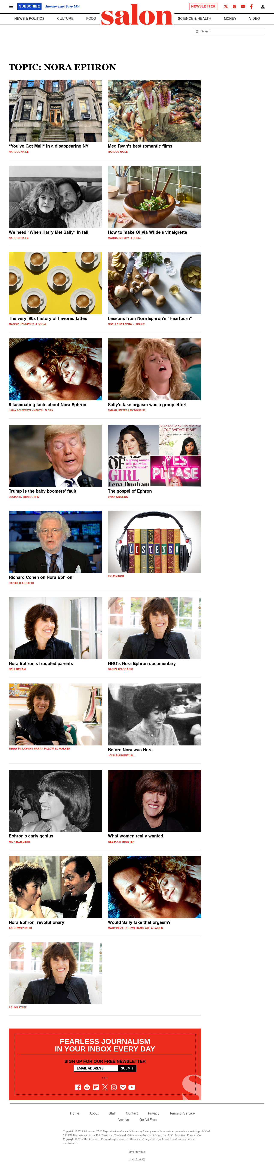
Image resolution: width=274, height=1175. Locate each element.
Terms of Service (182, 1113)
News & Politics (29, 19)
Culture (65, 19)
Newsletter (203, 6)
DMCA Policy (137, 1159)
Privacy (153, 1113)
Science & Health (194, 19)
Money (230, 19)
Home (74, 1113)
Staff (112, 1113)
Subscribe (29, 6)
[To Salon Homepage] (137, 14)
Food (91, 19)
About (93, 1113)
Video (254, 19)
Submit (127, 1068)
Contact (132, 1113)
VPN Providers (137, 1152)
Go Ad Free (148, 1120)
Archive (123, 1120)
